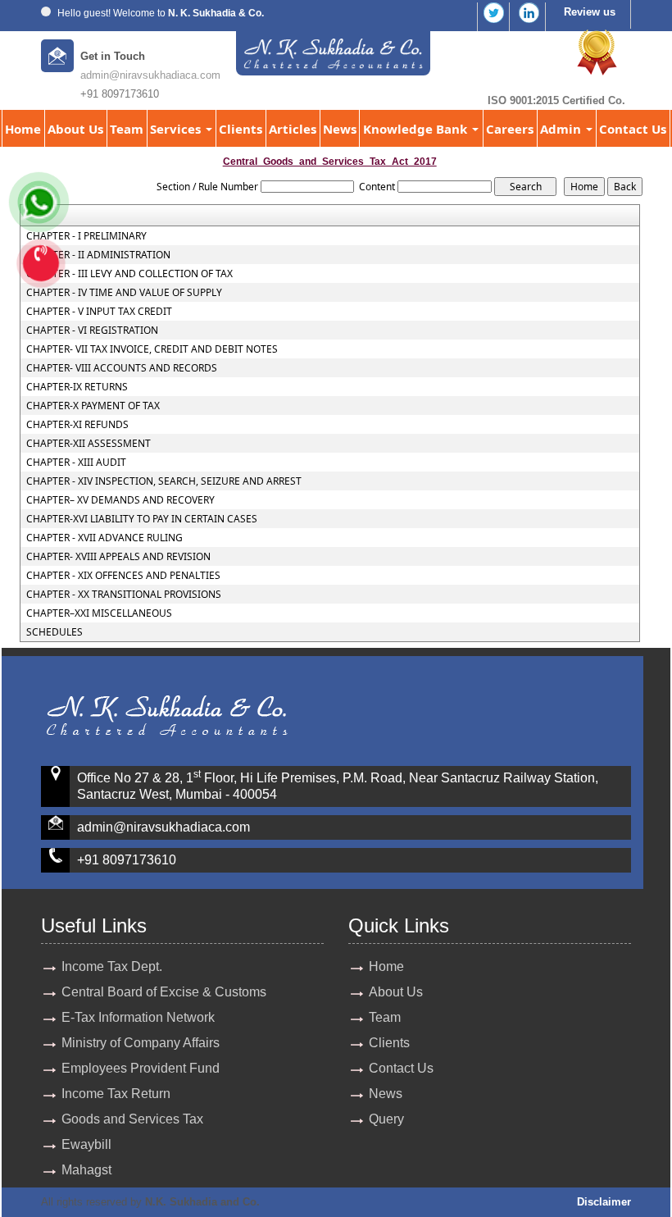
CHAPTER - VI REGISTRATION (92, 330)
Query (386, 1119)
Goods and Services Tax (132, 1119)
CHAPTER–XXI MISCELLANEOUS (99, 613)
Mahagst (86, 1170)
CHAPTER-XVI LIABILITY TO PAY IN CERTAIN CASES (141, 519)
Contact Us (632, 129)
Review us (589, 12)
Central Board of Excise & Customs (163, 992)
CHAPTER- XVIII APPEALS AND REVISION (118, 556)
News (339, 129)
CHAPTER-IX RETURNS (77, 387)
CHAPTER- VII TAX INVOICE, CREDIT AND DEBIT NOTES (152, 349)
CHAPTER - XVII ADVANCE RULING (104, 538)
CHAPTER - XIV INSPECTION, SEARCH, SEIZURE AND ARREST (164, 481)
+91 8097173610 (126, 860)
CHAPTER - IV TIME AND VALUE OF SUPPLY (124, 292)
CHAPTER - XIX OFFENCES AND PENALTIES (123, 575)
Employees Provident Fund (140, 1068)
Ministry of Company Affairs (140, 1043)
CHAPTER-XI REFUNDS (77, 424)
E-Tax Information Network (138, 1017)
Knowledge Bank (416, 129)
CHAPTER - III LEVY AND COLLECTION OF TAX (129, 273)
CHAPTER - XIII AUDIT (76, 462)
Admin (562, 129)
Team (126, 129)
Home (23, 129)
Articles (292, 129)
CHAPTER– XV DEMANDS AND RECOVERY (120, 500)
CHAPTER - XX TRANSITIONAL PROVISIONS (123, 594)
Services (177, 129)
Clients (240, 129)
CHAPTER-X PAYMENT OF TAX (93, 406)
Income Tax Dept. (111, 966)
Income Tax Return (115, 1094)
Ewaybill (86, 1144)
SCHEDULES (54, 632)
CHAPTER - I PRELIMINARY (86, 236)
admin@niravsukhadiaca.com (150, 75)
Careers (510, 129)
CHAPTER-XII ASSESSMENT (88, 443)
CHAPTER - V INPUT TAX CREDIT (99, 311)
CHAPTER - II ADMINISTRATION (98, 255)
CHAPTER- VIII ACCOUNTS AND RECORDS (121, 368)
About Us (75, 129)
